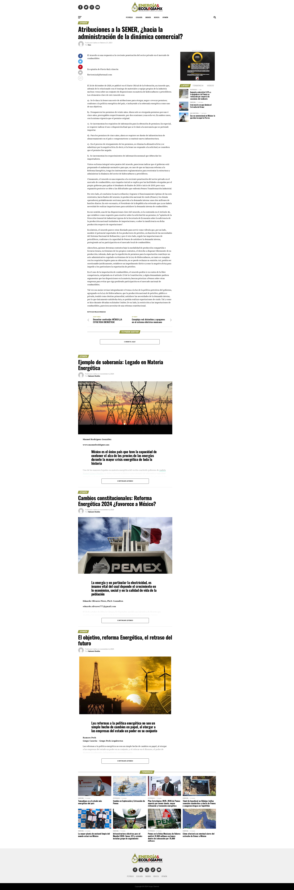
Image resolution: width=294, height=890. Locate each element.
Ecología (139, 17)
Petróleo (129, 17)
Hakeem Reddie (94, 376)
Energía (148, 17)
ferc (89, 45)
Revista (156, 17)
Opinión (165, 17)
